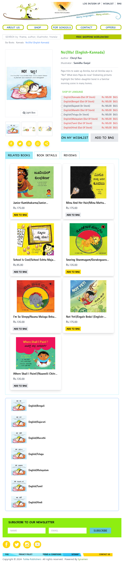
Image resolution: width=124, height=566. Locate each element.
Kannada (20, 43)
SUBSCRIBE (100, 530)
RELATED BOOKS (19, 155)
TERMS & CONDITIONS (52, 555)
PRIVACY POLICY (25, 555)
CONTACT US (104, 555)
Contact (86, 27)
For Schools (62, 27)
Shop (37, 27)
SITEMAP (75, 555)
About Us (13, 27)
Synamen (83, 559)
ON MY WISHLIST (74, 138)
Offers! (111, 27)
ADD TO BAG (104, 138)
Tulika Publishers (32, 559)
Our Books (9, 43)
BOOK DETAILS (47, 155)
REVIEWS (70, 155)
